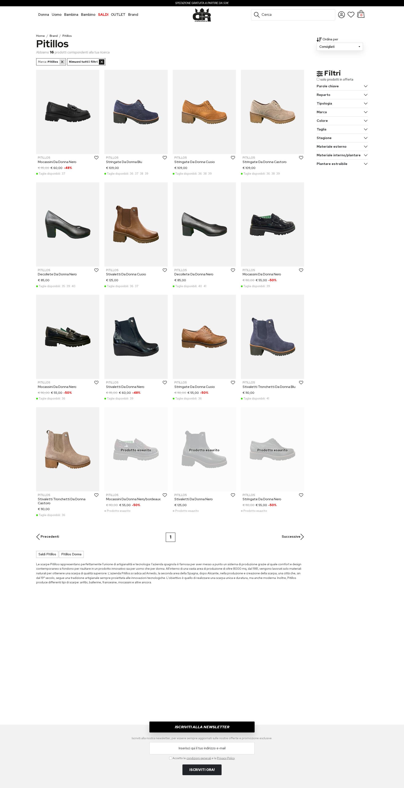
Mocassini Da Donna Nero (57, 162)
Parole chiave (328, 86)
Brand (54, 36)
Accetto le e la (204, 758)
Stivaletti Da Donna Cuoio (126, 274)
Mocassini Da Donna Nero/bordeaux (133, 499)
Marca (322, 112)
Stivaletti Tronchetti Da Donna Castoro (61, 501)
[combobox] (340, 47)
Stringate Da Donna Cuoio (194, 162)
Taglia (321, 129)
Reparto (323, 95)
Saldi (103, 14)
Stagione (324, 138)
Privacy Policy (226, 758)
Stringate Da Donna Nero (262, 499)
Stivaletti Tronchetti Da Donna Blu (269, 387)
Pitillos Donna (71, 554)
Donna (43, 14)
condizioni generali (198, 758)
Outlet (118, 14)
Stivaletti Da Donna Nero (125, 387)
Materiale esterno (332, 146)
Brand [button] (133, 14)
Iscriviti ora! (202, 770)
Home (40, 36)
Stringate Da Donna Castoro (265, 162)
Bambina (71, 14)
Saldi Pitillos (47, 554)
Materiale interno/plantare (339, 155)
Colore (322, 120)
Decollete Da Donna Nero (57, 274)
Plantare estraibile (332, 164)
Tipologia (324, 103)
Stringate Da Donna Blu (124, 162)
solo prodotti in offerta (336, 79)
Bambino (88, 14)
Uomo (56, 14)
